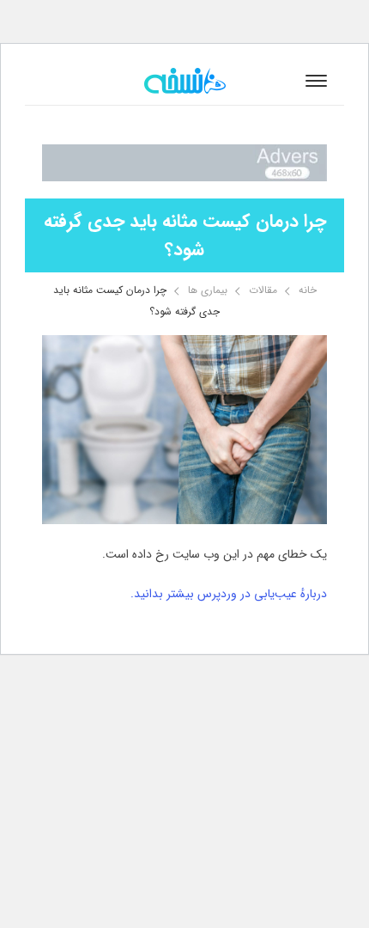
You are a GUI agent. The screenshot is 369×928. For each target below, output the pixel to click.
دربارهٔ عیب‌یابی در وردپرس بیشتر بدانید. (228, 593)
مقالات (263, 290)
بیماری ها (207, 290)
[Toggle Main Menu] (316, 81)
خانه (308, 290)
